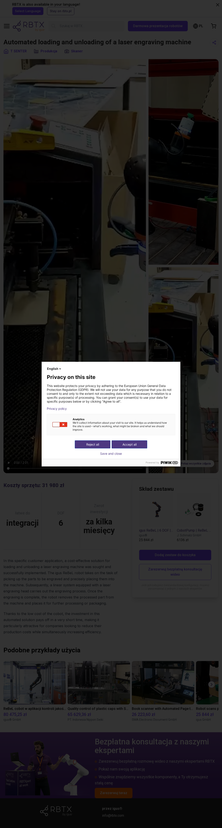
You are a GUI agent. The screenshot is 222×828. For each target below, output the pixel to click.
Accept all (129, 444)
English (52, 368)
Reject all (92, 444)
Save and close (111, 453)
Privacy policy (57, 408)
